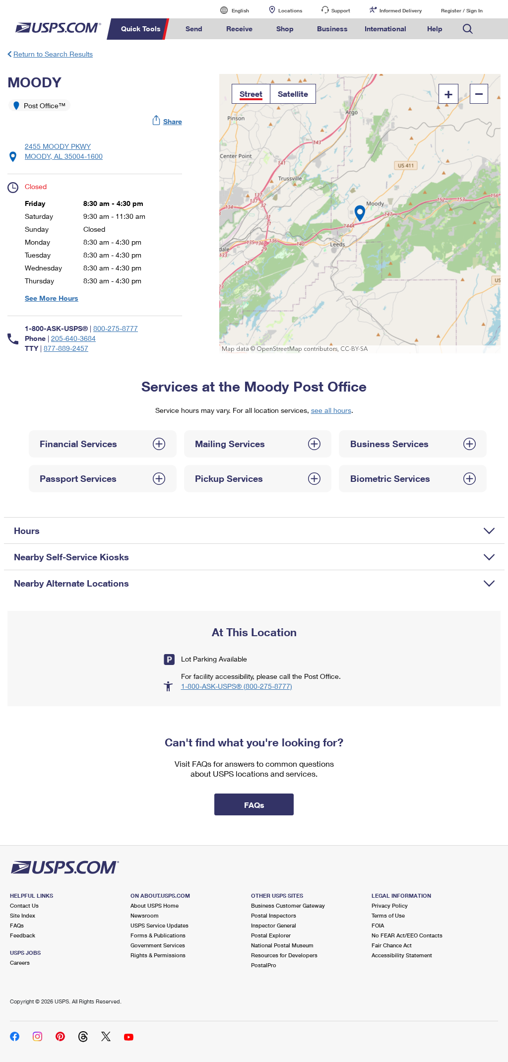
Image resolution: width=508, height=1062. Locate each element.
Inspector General (273, 925)
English (230, 10)
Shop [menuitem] (285, 28)
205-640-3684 (73, 338)
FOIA (378, 925)
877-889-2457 (66, 348)
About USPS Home (154, 905)
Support (340, 10)
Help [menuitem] (435, 28)
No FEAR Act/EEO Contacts (407, 935)
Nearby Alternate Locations (71, 583)
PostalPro (263, 965)
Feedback (22, 935)
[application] (360, 213)
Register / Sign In (462, 10)
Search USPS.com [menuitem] (467, 29)
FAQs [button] (254, 804)
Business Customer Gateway (288, 905)
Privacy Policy (390, 905)
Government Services (157, 945)
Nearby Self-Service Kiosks (71, 556)
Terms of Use (388, 915)
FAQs (17, 925)
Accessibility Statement (402, 955)
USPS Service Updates (159, 925)
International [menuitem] (385, 28)
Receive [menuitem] (239, 28)
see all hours (331, 410)
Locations (290, 10)
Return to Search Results (53, 54)
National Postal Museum (282, 945)
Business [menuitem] (332, 28)
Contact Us (24, 905)
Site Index (22, 915)
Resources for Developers (284, 955)
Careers (20, 962)
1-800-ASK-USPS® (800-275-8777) (236, 686)
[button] (167, 121)
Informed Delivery (401, 10)
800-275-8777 (115, 328)
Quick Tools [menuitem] (141, 28)
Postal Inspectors (273, 915)
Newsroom (144, 915)
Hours (27, 530)
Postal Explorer (271, 935)
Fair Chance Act (392, 945)
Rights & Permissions (158, 955)
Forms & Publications (158, 935)
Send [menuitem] (194, 28)
